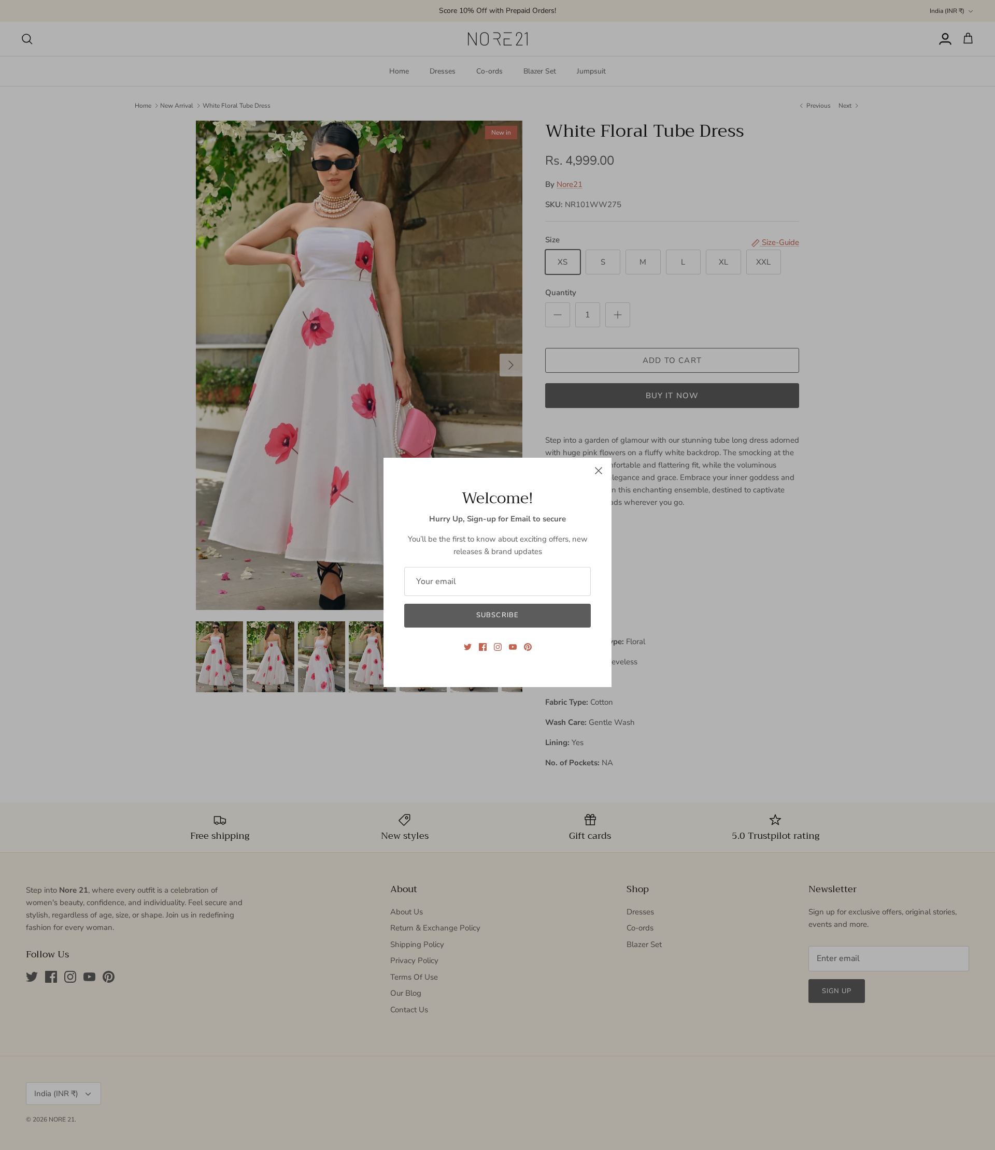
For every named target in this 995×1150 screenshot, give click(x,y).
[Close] (598, 470)
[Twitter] (468, 647)
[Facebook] (483, 647)
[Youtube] (513, 647)
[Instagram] (498, 647)
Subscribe (497, 615)
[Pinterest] (528, 647)
